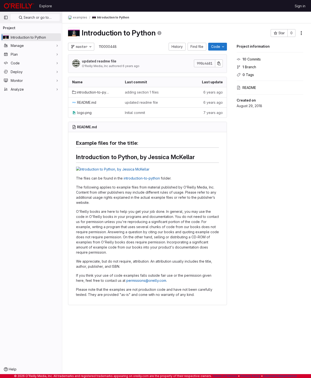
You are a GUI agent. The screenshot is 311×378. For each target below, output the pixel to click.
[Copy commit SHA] (219, 63)
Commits (251, 59)
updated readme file (99, 61)
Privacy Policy (250, 376)
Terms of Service (225, 376)
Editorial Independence (280, 376)
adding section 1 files (142, 92)
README (249, 88)
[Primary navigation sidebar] (6, 17)
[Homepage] (19, 6)
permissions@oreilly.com (146, 280)
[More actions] (301, 33)
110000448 (108, 46)
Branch (249, 67)
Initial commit (135, 113)
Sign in (300, 6)
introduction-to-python (142, 178)
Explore (45, 6)
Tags (248, 75)
